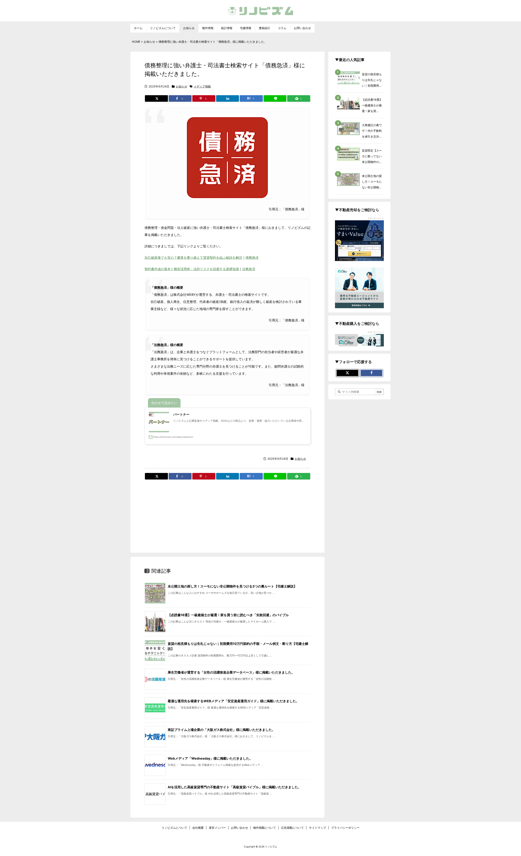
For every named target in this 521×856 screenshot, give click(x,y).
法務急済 (248, 269)
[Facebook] (371, 373)
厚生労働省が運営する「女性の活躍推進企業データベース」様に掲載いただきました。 (231, 672)
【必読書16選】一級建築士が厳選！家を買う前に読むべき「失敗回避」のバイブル (228, 615)
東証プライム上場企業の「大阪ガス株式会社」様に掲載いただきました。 (221, 730)
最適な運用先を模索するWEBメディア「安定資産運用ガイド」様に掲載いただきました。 (233, 701)
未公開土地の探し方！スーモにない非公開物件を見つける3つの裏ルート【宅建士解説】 (232, 586)
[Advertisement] (227, 513)
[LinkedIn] (227, 98)
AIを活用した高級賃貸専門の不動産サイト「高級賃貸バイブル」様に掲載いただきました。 (234, 787)
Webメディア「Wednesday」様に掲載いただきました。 (210, 758)
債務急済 (251, 257)
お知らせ (181, 86)
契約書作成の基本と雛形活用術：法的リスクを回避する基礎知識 (191, 269)
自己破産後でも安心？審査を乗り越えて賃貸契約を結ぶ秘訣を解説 (193, 257)
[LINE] (275, 98)
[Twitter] (156, 98)
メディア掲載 (202, 86)
